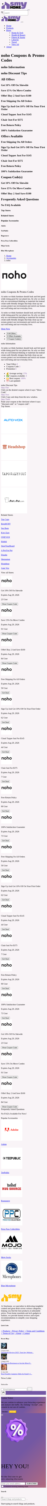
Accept (12, 1412)
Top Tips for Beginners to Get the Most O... (16, 1363)
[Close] (2, 1497)
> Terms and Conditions (35, 1331)
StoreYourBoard (7, 546)
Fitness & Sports (18, 37)
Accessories (11, 258)
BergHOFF (6, 524)
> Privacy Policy (17, 1331)
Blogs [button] (8, 30)
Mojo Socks (6, 1257)
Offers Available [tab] (14, 336)
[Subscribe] (29, 1389)
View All (15, 44)
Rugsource (5, 1201)
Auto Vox (5, 568)
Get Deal (5, 693)
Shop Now (5, 329)
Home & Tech (17, 33)
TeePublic (5, 1172)
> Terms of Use (7, 1333)
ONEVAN (5, 537)
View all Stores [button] (7, 572)
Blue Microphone (8, 1286)
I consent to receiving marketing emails (16, 1487)
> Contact (26, 1333)
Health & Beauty (18, 35)
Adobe (4, 1144)
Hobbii (4, 541)
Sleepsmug (5, 559)
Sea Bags (5, 528)
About (8, 47)
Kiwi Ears (5, 533)
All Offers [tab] (11, 334)
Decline (5, 1412)
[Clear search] (27, 1499)
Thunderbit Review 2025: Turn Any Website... (17, 1352)
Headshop (5, 564)
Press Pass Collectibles (10, 1229)
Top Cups (5, 519)
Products (9, 28)
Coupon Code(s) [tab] (14, 339)
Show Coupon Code (9, 604)
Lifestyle (15, 40)
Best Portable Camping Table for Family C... (16, 1374)
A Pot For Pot (6, 550)
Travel (14, 42)
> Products (5, 1331)
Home (8, 26)
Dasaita (4, 555)
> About (17, 1333)
